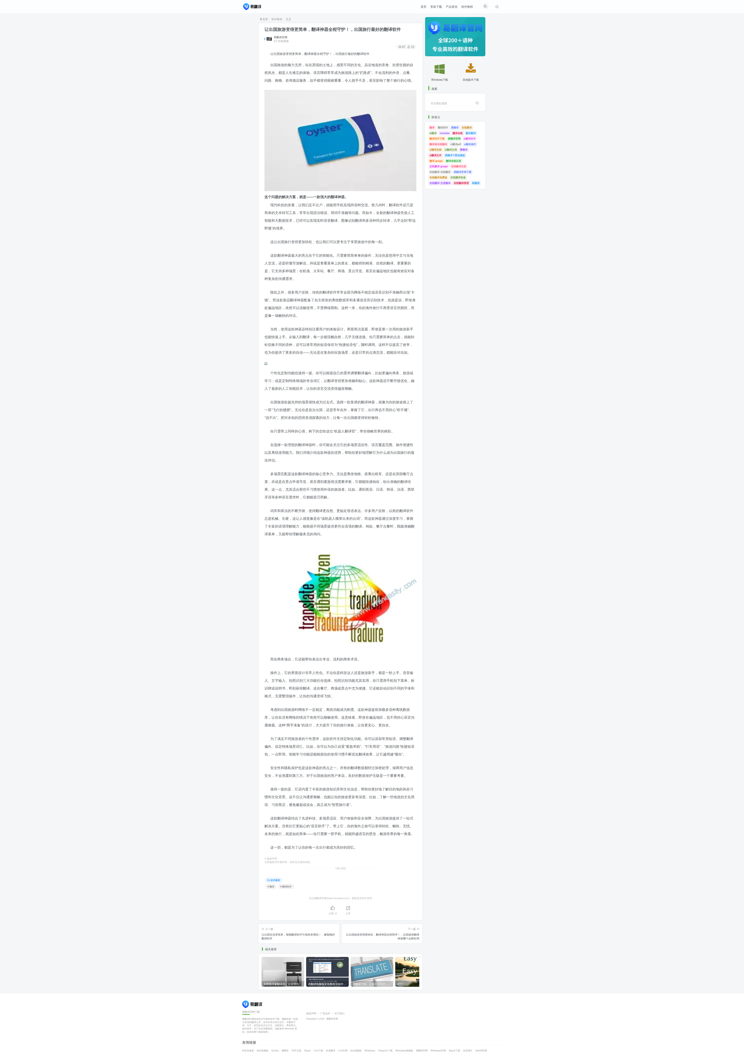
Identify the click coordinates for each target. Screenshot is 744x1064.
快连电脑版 (262, 1050)
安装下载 (436, 6)
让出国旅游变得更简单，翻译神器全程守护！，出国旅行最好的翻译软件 (332, 29)
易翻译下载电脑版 (455, 155)
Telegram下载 (385, 1050)
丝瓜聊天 (467, 1050)
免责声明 (311, 1013)
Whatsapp (369, 1050)
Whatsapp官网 (438, 1050)
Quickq (275, 1050)
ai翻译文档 (451, 149)
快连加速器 (248, 1050)
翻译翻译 (471, 133)
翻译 (432, 127)
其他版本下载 (471, 79)
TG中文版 (296, 1050)
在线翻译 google (439, 166)
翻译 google (436, 161)
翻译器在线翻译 (438, 144)
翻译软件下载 (437, 138)
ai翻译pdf (455, 144)
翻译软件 (443, 127)
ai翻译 (433, 133)
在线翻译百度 (458, 166)
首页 (423, 6)
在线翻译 (467, 127)
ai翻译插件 (470, 144)
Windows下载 (439, 79)
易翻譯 (476, 183)
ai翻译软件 (470, 138)
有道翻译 (330, 1050)
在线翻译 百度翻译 (440, 183)
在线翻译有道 (458, 177)
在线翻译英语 (461, 183)
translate (445, 133)
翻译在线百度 (453, 161)
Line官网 (342, 1050)
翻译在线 (458, 133)
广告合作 (325, 1013)
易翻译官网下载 (462, 172)
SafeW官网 (481, 1050)
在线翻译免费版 (438, 177)
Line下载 (318, 1050)
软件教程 (467, 6)
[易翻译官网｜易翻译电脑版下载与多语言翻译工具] (252, 1004)
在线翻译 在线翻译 (440, 172)
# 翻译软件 (286, 886)
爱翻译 (464, 149)
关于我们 (339, 1013)
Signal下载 (454, 1050)
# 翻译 (271, 886)
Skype (307, 1050)
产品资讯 (451, 6)
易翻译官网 (280, 37)
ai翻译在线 (436, 149)
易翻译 (455, 127)
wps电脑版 (356, 1050)
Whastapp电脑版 (404, 1050)
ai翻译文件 (436, 155)
